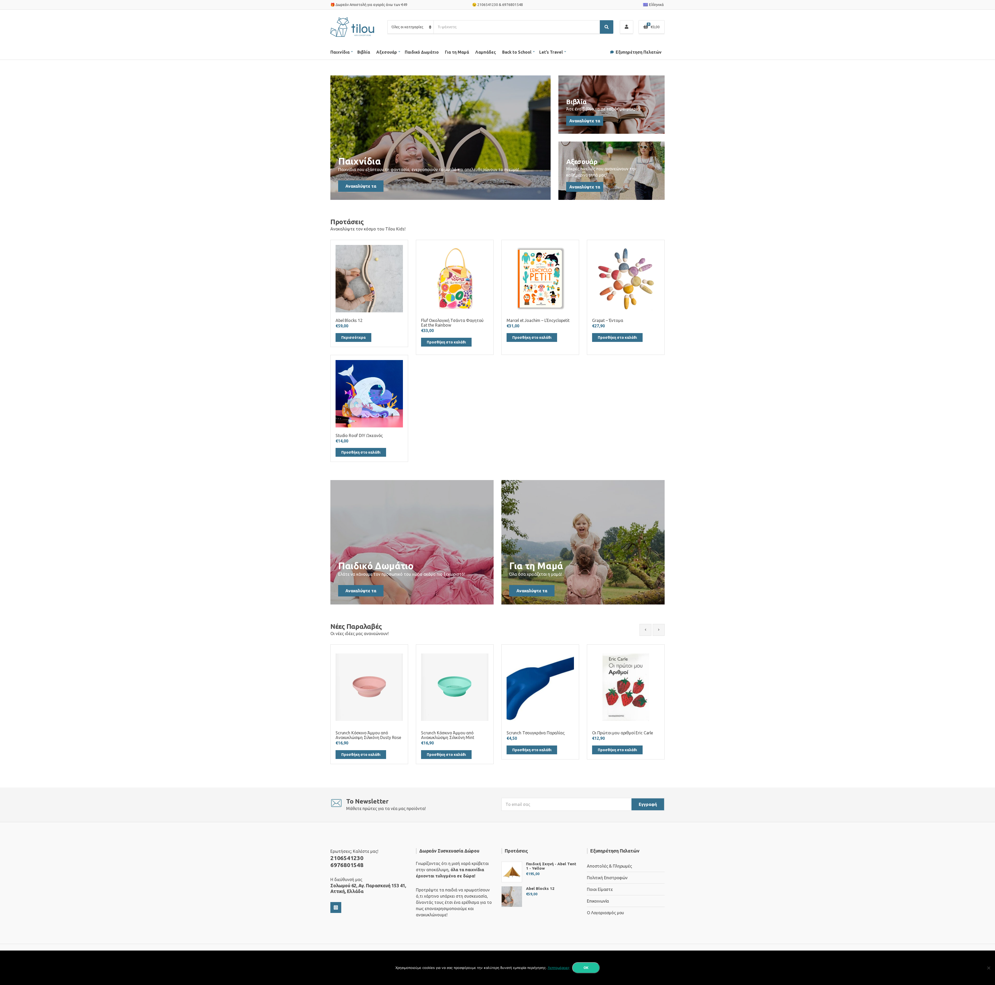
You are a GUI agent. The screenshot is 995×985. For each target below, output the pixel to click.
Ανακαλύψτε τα (360, 186)
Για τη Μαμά (457, 52)
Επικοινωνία (598, 901)
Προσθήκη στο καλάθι (446, 342)
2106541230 (487, 5)
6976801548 (512, 5)
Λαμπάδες (485, 52)
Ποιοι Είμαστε (600, 889)
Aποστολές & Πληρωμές (609, 866)
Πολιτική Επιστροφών (607, 877)
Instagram (335, 907)
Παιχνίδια (340, 52)
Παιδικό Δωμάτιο (422, 52)
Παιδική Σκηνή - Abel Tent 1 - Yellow (551, 866)
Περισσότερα (353, 337)
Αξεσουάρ (386, 52)
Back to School (516, 52)
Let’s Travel (551, 52)
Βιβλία (363, 52)
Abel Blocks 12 (540, 888)
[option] (369, 704)
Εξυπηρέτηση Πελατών (639, 52)
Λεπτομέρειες (559, 968)
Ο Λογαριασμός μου (605, 912)
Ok (586, 968)
